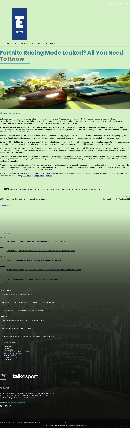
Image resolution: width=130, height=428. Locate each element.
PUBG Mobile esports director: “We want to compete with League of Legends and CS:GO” (28, 336)
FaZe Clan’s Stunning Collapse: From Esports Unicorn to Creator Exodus (23, 320)
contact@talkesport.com (16, 402)
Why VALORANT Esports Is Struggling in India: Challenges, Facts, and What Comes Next (28, 302)
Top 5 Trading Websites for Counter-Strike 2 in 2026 (17, 294)
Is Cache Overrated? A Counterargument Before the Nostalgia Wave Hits (22, 310)
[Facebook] (2, 411)
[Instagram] (7, 411)
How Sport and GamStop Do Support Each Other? (16, 328)
